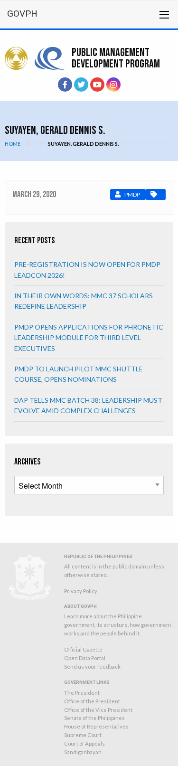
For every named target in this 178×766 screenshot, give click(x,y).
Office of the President (92, 701)
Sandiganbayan (83, 752)
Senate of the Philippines (94, 718)
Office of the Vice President (98, 710)
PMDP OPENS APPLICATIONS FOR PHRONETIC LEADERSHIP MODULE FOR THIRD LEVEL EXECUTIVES (88, 337)
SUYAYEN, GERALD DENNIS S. (83, 143)
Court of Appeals (84, 743)
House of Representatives (96, 726)
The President (82, 693)
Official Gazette (83, 649)
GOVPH (22, 13)
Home (12, 144)
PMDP (132, 194)
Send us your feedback (92, 666)
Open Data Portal (84, 658)
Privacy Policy (80, 591)
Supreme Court (83, 735)
